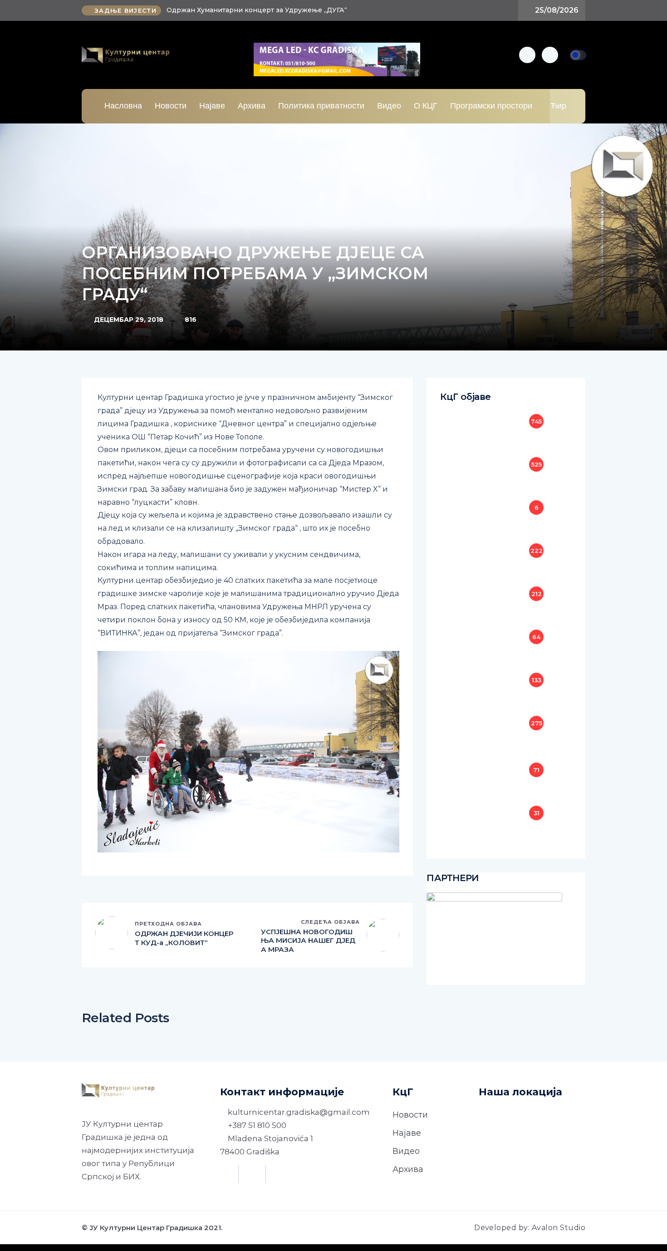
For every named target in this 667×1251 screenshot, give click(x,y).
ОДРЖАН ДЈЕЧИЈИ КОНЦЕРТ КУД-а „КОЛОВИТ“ (184, 938)
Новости (170, 105)
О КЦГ (425, 105)
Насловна (123, 105)
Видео (389, 105)
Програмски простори (491, 105)
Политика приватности (321, 105)
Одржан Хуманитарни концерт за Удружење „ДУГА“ (257, 10)
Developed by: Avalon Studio (529, 1227)
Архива (251, 105)
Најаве (212, 105)
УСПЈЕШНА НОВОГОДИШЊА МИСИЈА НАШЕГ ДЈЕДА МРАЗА (308, 940)
